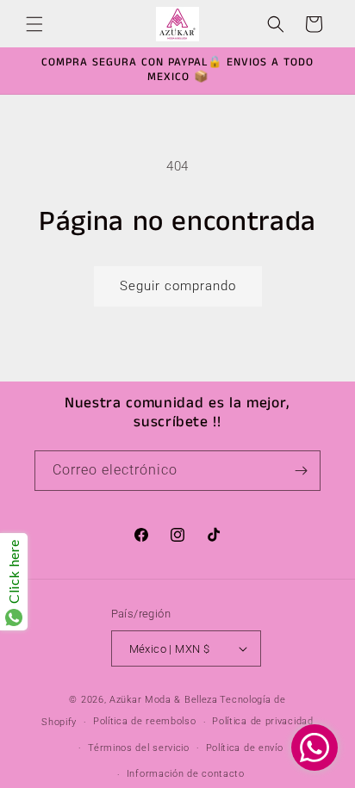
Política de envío (244, 748)
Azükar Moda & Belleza (163, 699)
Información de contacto (186, 773)
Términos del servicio (139, 748)
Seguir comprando (178, 286)
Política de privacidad (262, 721)
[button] (34, 24)
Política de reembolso (144, 721)
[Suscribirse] (301, 470)
